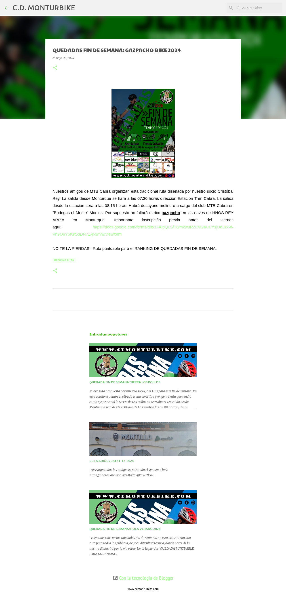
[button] (55, 68)
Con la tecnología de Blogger (145, 577)
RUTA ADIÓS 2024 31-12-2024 (111, 461)
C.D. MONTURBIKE (44, 8)
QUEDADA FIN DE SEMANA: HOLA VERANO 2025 (124, 529)
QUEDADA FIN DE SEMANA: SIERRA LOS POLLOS (124, 382)
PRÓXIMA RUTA (64, 260)
